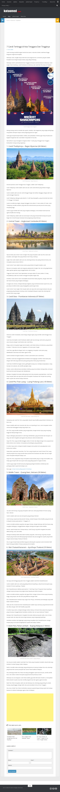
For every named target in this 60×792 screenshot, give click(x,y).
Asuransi (9, 2)
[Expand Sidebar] (2, 20)
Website (10, 765)
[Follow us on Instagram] (51, 789)
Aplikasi (15, 2)
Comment (10, 750)
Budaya (13, 20)
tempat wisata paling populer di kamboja (21, 469)
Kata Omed (10, 49)
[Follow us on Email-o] (53, 789)
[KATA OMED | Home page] (12, 11)
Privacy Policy (5, 5)
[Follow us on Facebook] (56, 789)
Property (36, 2)
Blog (9, 16)
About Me (52, 2)
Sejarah (18, 20)
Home (3, 2)
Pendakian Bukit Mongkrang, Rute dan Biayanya (12, 738)
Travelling (44, 2)
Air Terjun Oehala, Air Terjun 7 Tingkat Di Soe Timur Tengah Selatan (42, 738)
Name (10, 760)
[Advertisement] (30, 35)
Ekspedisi (21, 2)
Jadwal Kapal (29, 2)
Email (32, 760)
